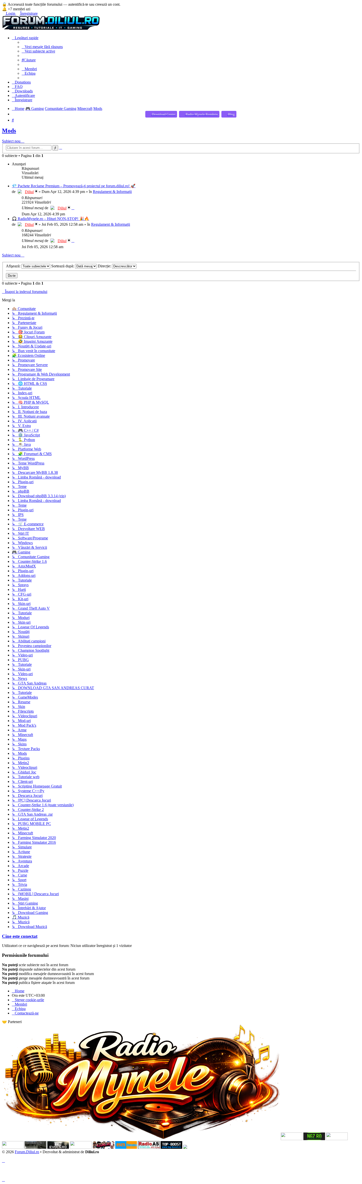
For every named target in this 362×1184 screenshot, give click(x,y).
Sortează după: (63, 266)
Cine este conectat (19, 936)
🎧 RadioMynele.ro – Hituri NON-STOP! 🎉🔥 (50, 219)
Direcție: (105, 266)
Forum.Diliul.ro (27, 1152)
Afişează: (13, 266)
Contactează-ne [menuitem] (27, 1013)
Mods (9, 130)
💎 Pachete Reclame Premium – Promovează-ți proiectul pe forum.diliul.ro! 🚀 (73, 186)
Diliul (29, 192)
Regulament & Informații (112, 191)
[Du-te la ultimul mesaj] (72, 208)
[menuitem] (42, 47)
